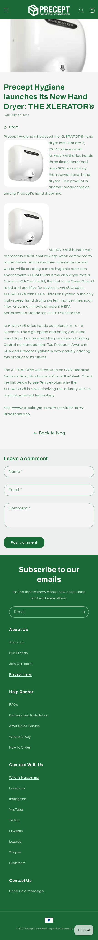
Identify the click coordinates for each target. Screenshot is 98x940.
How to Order (20, 747)
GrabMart (17, 863)
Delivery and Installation (28, 715)
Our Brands (18, 653)
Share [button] (14, 127)
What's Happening (24, 777)
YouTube (16, 809)
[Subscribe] (83, 611)
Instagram (17, 799)
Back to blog (52, 433)
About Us (16, 642)
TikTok (14, 820)
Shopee (15, 852)
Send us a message (26, 891)
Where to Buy (20, 737)
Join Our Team (20, 664)
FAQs (13, 704)
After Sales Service (24, 726)
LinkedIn (16, 831)
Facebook (17, 788)
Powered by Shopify (71, 929)
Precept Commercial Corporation (42, 929)
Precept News (20, 674)
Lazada (15, 841)
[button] (6, 10)
